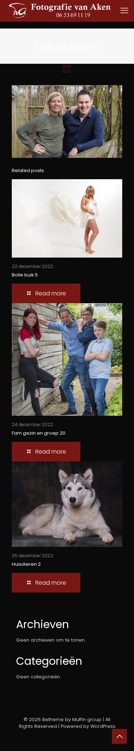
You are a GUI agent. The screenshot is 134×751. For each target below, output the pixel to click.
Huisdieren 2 (26, 564)
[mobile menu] (124, 11)
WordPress (102, 726)
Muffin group (86, 719)
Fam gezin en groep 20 (38, 433)
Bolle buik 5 (25, 274)
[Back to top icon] (119, 736)
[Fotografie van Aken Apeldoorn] (69, 10)
